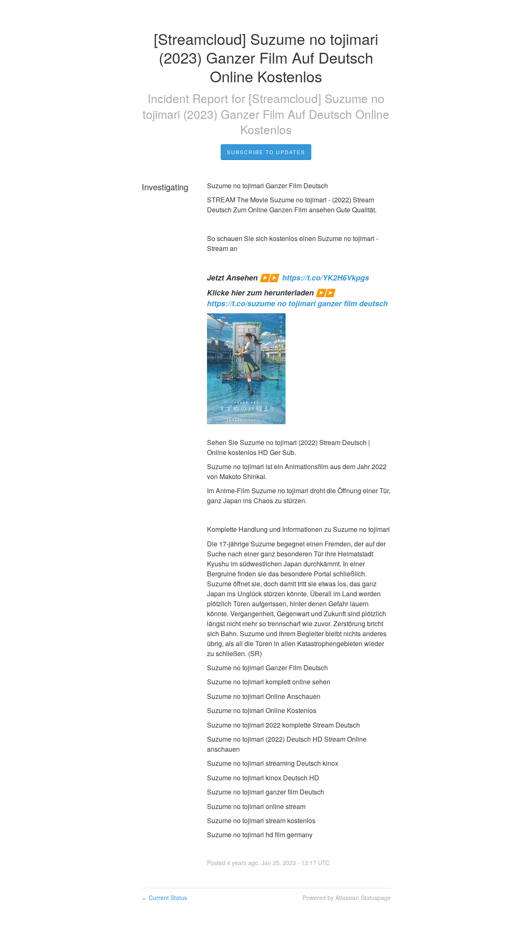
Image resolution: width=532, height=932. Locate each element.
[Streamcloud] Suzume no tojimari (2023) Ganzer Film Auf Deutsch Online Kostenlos (266, 114)
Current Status (164, 897)
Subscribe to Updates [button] (266, 151)
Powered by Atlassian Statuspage (347, 897)
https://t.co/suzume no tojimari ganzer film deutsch (297, 303)
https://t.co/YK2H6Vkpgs (325, 277)
